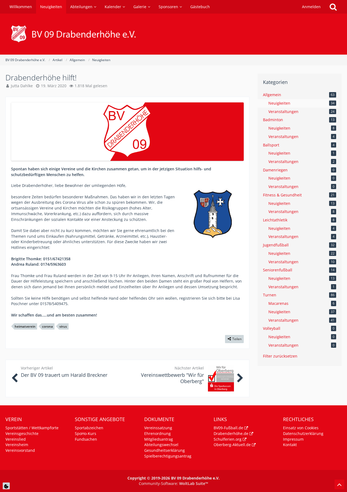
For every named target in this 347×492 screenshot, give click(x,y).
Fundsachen (86, 439)
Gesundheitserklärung (164, 450)
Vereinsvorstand (20, 450)
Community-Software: (173, 483)
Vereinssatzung (158, 427)
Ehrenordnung (157, 433)
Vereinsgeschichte (21, 433)
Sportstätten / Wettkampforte (32, 427)
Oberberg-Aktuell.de (232, 444)
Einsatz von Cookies (301, 427)
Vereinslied (15, 439)
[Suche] (333, 7)
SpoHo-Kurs (85, 433)
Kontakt (290, 444)
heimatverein (25, 326)
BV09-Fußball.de (228, 427)
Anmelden (311, 6)
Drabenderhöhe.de (231, 433)
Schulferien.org (228, 439)
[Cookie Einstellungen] (6, 485)
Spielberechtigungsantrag (167, 456)
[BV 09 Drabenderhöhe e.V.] (173, 34)
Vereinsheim (16, 444)
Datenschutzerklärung (303, 433)
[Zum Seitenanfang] (339, 484)
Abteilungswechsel (161, 444)
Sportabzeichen (89, 427)
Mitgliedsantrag (158, 439)
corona (47, 326)
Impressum (293, 439)
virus (63, 326)
